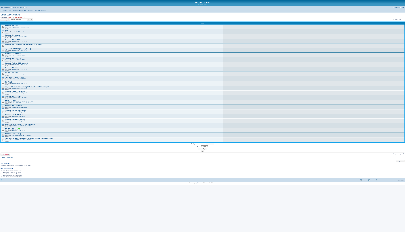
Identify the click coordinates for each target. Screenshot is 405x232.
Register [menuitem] (396, 7)
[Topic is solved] (19, 129)
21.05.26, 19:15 (25, 27)
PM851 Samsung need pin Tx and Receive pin (20, 124)
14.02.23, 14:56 (23, 50)
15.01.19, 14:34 (26, 102)
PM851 (7, 30)
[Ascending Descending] (202, 149)
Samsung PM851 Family (13, 134)
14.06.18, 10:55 (23, 107)
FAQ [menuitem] (26, 7)
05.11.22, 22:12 (21, 55)
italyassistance (16, 27)
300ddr (14, 55)
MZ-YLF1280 (9, 82)
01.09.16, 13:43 (27, 125)
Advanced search (31, 20)
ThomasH (14, 78)
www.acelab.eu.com (202, 4)
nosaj (13, 31)
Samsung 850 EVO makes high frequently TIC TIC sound (23, 44)
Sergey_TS (22, 17)
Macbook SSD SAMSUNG (13, 53)
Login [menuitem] (402, 7)
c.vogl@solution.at (16, 102)
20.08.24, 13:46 (23, 41)
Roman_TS (10, 17)
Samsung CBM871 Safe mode (15, 91)
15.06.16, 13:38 (21, 130)
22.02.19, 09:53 (23, 97)
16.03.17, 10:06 (21, 112)
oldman (14, 121)
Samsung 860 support (12, 35)
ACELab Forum (7, 10)
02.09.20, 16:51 (23, 93)
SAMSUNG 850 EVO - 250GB (14, 77)
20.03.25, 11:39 (22, 36)
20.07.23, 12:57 (20, 46)
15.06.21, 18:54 (23, 64)
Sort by (199, 146)
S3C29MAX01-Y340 (11, 72)
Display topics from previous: (198, 144)
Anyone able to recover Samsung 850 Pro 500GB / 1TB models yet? (27, 87)
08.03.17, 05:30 (21, 116)
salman (14, 112)
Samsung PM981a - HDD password (16, 63)
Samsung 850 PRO (11, 25)
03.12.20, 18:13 (23, 83)
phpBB (197, 182)
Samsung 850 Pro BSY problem (15, 40)
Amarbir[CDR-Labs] (17, 125)
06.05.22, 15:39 (21, 59)
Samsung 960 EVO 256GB (13, 106)
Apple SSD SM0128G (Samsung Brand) (18, 49)
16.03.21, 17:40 (23, 69)
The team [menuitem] (372, 180)
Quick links (6, 7)
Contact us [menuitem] (365, 180)
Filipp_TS (16, 17)
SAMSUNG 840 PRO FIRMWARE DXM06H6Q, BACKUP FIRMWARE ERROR (29, 138)
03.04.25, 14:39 (20, 31)
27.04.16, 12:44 (27, 135)
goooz (13, 46)
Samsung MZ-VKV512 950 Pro (15, 119)
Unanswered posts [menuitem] (18, 7)
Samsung (30, 10)
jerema (13, 59)
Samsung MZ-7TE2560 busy (14, 115)
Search (28, 20)
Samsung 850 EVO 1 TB (13, 96)
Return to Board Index (7, 157)
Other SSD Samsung (40, 10)
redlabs (14, 116)
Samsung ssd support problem (15, 110)
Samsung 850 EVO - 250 (13, 58)
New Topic (4, 20)
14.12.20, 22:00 (22, 78)
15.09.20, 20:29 (23, 88)
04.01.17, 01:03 (21, 121)
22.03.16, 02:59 (27, 140)
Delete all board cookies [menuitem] (384, 180)
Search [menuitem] (403, 11)
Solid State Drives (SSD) (19, 10)
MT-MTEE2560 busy (11, 129)
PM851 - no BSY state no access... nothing (19, 101)
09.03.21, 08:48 (23, 74)
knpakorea (14, 36)
